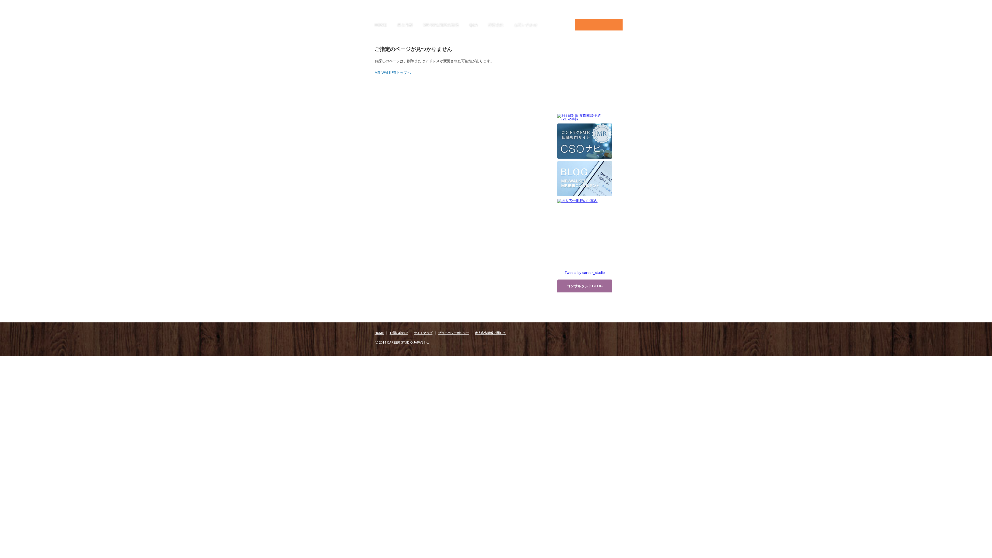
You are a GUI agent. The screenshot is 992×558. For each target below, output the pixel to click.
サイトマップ (423, 333)
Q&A (473, 25)
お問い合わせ (526, 25)
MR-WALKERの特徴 (441, 25)
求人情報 (405, 25)
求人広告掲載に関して (490, 333)
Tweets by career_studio (585, 272)
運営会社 (496, 25)
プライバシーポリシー (453, 333)
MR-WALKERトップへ (393, 73)
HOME (381, 25)
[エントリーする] (599, 24)
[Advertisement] (585, 79)
